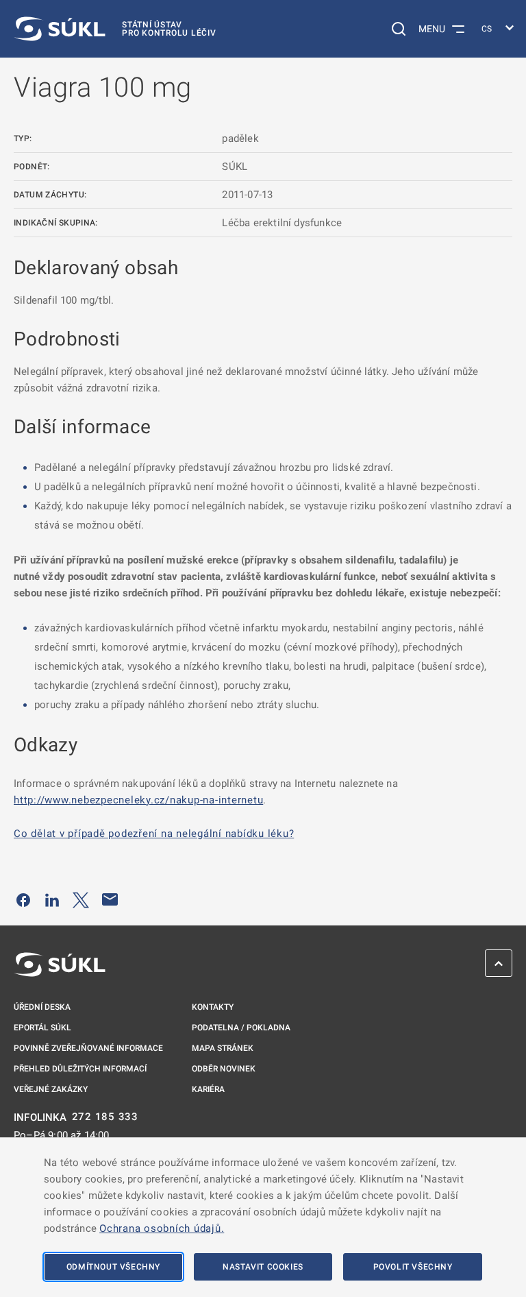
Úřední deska (42, 1007)
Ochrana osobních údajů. (161, 1228)
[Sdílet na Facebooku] (23, 899)
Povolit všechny (413, 1267)
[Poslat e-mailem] (110, 899)
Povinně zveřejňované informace (88, 1048)
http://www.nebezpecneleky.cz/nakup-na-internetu (138, 800)
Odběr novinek (223, 1069)
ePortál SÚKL (42, 1027)
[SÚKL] (59, 964)
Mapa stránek (222, 1048)
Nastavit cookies (263, 1267)
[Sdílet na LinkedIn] (52, 899)
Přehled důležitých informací (80, 1069)
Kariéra (208, 1089)
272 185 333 (105, 1117)
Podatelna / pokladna (241, 1027)
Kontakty (213, 1007)
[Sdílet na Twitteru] (80, 899)
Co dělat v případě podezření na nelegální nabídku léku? (154, 833)
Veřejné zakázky (51, 1089)
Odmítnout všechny (113, 1267)
